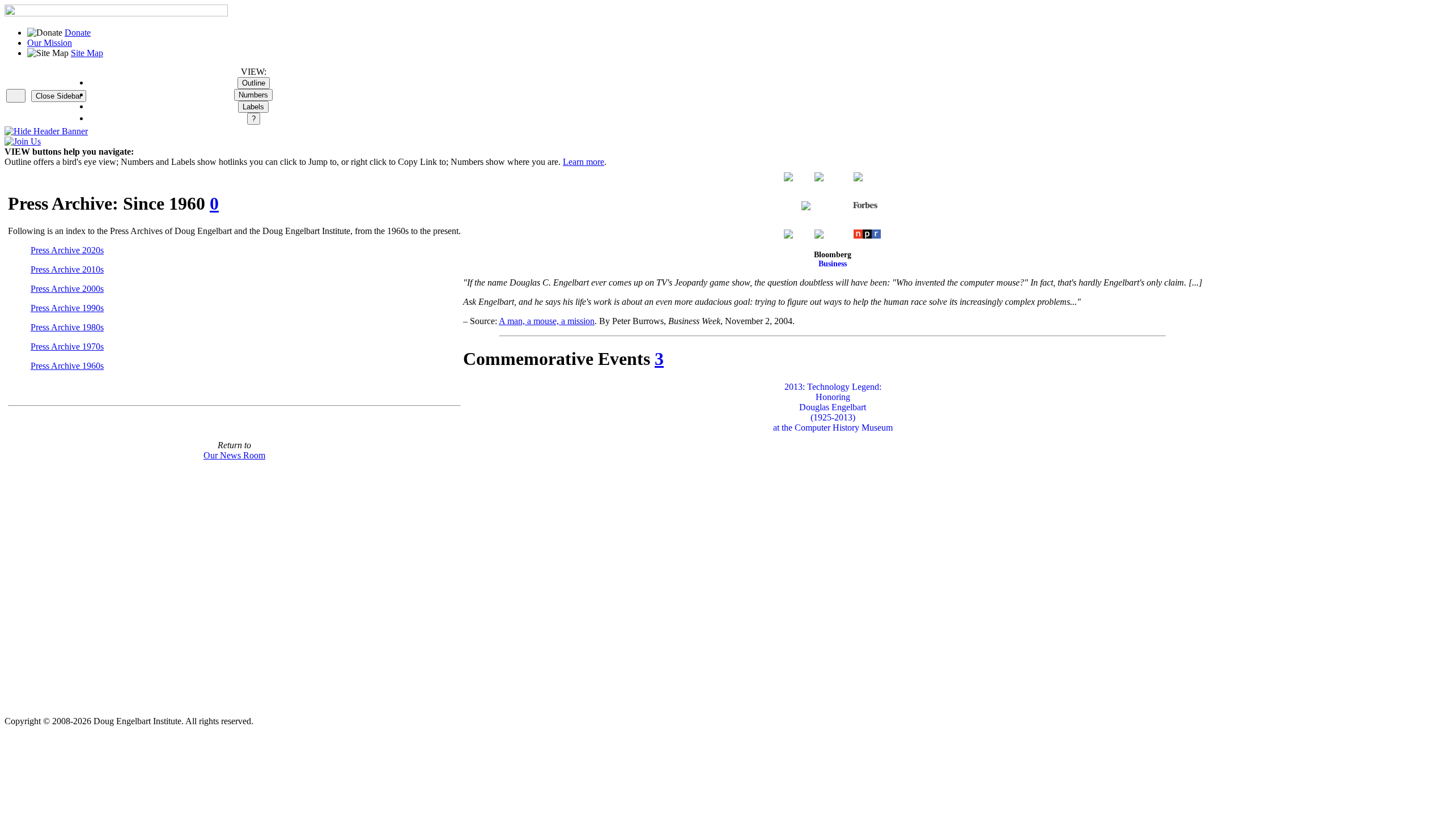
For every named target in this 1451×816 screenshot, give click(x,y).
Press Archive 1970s (67, 346)
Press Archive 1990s (67, 308)
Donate (78, 32)
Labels (253, 107)
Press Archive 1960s (67, 366)
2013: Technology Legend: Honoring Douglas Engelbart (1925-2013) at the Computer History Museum (833, 407)
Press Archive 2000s (67, 289)
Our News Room (234, 455)
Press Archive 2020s (67, 250)
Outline (253, 83)
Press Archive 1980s (67, 327)
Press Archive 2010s (67, 269)
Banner (74, 131)
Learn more (583, 162)
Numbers (253, 95)
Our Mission (49, 43)
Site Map (87, 53)
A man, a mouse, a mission (547, 321)
